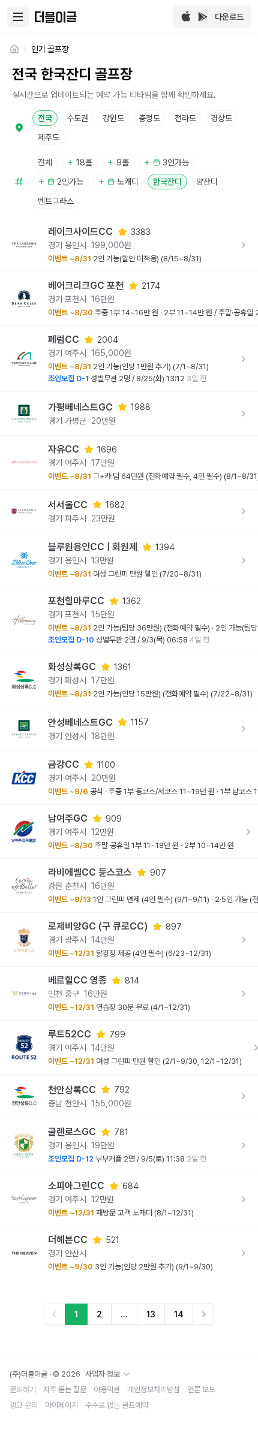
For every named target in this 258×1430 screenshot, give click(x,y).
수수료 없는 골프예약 (116, 1405)
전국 (45, 118)
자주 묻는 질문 (64, 1389)
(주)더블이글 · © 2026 (65, 1373)
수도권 (77, 118)
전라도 (185, 118)
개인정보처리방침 (153, 1389)
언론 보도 (201, 1389)
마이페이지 (61, 1405)
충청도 (149, 118)
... (124, 1314)
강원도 (113, 118)
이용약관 (107, 1389)
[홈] (14, 49)
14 (179, 1314)
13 (150, 1314)
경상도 (221, 118)
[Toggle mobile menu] (18, 17)
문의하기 (23, 1389)
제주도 (48, 137)
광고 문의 (24, 1405)
